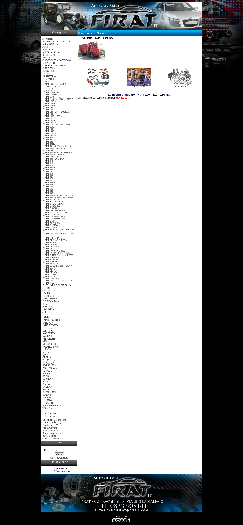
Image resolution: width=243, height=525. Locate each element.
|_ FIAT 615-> (48, 161)
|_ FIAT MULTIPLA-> (51, 246)
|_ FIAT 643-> (48, 170)
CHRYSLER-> (49, 63)
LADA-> (46, 317)
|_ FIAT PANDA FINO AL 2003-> (56, 253)
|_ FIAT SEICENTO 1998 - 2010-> (57, 266)
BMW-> (46, 57)
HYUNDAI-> (48, 296)
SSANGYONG (49, 392)
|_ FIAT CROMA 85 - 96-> (53, 217)
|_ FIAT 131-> (48, 118)
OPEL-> (46, 357)
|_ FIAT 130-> (48, 114)
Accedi (91, 33)
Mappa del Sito (50, 430)
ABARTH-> (48, 39)
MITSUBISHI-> (50, 344)
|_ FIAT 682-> (48, 180)
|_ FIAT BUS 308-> (50, 208)
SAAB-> (46, 376)
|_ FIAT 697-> (48, 193)
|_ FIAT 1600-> (49, 127)
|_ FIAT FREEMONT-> (52, 238)
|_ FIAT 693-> (48, 191)
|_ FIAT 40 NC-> (49, 144)
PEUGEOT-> (49, 360)
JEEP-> (46, 312)
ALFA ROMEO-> (50, 44)
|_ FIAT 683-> (48, 182)
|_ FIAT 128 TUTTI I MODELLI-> (56, 112)
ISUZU (45, 304)
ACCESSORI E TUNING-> (56, 41)
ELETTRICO (139, 87)
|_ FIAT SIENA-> (49, 268)
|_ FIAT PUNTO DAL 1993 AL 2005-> (58, 255)
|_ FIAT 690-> (48, 187)
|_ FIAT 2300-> (49, 135)
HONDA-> (47, 293)
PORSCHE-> (49, 365)
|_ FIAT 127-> (48, 110)
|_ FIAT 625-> (48, 165)
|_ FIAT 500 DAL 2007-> (53, 155)
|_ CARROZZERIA (51, 86)
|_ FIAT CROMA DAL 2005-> (55, 219)
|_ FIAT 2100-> (49, 133)
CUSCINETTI (49, 71)
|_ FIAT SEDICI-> (50, 264)
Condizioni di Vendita (53, 425)
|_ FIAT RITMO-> (50, 259)
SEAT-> (46, 381)
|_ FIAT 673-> (48, 178)
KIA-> (45, 314)
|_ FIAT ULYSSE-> (50, 279)
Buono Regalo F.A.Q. (53, 433)
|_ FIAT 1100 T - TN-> (52, 97)
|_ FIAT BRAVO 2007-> (52, 206)
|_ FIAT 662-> (48, 176)
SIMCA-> (47, 384)
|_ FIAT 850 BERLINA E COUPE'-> (57, 195)
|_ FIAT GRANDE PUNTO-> (54, 240)
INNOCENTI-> (49, 298)
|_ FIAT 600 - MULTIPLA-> (54, 159)
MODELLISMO (50, 346)
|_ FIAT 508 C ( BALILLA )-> (54, 157)
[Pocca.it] (121, 522)
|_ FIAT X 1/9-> (49, 283)
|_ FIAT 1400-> (49, 122)
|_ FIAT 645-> (48, 172)
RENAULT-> (48, 370)
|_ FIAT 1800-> (49, 129)
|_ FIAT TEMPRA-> (50, 274)
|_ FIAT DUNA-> (49, 227)
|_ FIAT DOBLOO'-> (51, 223)
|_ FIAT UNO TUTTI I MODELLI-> (57, 281)
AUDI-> (46, 47)
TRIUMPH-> (48, 403)
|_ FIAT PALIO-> (49, 249)
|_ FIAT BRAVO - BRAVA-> (54, 204)
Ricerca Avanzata (59, 457)
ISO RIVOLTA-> (50, 301)
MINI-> (45, 341)
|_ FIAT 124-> (48, 103)
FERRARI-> (48, 79)
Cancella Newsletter (52, 438)
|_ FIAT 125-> (48, 105)
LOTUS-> (47, 328)
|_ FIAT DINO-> (49, 221)
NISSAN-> (47, 349)
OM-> (45, 354)
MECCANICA (179, 87)
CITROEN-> (48, 68)
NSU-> (45, 352)
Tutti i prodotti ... (50, 416)
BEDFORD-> (49, 55)
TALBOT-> (47, 397)
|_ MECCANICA (49, 90)
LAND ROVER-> (50, 325)
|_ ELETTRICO (49, 88)
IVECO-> (47, 306)
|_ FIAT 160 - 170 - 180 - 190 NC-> (57, 125)
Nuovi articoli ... (50, 413)
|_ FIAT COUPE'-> (50, 214)
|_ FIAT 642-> (48, 167)
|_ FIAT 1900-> (49, 131)
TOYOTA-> (48, 400)
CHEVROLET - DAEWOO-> (56, 60)
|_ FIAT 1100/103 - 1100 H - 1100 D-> (58, 99)
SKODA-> (47, 387)
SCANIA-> (47, 378)
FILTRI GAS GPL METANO (56, 285)
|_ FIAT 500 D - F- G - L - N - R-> (57, 152)
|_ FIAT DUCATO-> (51, 225)
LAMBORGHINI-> (51, 320)
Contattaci (102, 33)
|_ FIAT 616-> (48, 163)
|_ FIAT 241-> (48, 140)
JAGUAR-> (48, 309)
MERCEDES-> (50, 338)
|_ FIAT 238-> (48, 137)
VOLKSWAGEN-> (51, 405)
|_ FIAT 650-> (48, 174)
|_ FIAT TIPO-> (49, 276)
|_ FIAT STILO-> (49, 270)
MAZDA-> (47, 336)
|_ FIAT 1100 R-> (49, 95)
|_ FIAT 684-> (48, 184)
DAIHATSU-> (49, 76)
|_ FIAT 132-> (48, 120)
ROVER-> (47, 373)
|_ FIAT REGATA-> (50, 257)
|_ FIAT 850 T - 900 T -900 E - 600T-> (58, 197)
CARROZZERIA (98, 87)
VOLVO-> (47, 408)
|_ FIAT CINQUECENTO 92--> (55, 212)
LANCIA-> (47, 322)
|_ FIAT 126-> (48, 108)
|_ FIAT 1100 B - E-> (51, 93)
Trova (59, 442)
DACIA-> (47, 73)
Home (81, 33)
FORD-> (46, 288)
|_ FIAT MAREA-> (50, 244)
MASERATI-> (49, 333)
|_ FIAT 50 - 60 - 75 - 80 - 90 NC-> (57, 146)
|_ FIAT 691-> (48, 189)
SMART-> (47, 389)
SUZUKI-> (47, 395)
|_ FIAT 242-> (48, 142)
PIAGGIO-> (48, 362)
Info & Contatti (49, 427)
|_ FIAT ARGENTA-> (51, 199)
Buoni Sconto (49, 436)
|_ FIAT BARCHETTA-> (52, 202)
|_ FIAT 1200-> (49, 101)
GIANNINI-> (48, 290)
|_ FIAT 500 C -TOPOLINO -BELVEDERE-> (55, 149)
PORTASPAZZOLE (52, 368)
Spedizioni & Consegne (54, 419)
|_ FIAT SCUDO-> (50, 261)
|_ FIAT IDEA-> (49, 242)
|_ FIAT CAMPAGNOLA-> (53, 210)
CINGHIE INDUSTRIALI (54, 65)
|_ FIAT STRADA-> (50, 272)
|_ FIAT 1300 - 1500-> (52, 116)
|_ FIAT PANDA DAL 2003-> (54, 251)
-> (45, 81)
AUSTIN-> (47, 49)
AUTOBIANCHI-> (51, 52)
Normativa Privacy (51, 422)
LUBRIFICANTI (50, 330)
